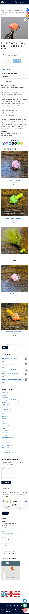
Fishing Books (5, 404)
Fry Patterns (5, 430)
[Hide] (28, 18)
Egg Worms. (5, 423)
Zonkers (4, 440)
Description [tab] (6, 69)
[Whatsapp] (18, 143)
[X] (15, 143)
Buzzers (4, 395)
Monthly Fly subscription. (8, 443)
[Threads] (13, 143)
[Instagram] (6, 143)
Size (3, 54)
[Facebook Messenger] (10, 143)
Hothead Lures (5, 433)
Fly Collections (5, 407)
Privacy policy (11, 609)
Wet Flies (4, 450)
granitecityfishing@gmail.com (9, 533)
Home (2, 10)
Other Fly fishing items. (8, 445)
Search (4, 347)
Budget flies (5, 392)
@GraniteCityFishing (6, 546)
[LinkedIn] (14, 605)
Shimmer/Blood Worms (8, 437)
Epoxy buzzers (5, 397)
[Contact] (21, 605)
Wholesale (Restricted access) (9, 452)
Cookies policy (18, 609)
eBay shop (24, 494)
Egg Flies (4, 421)
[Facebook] (4, 143)
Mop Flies (4, 435)
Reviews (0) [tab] (6, 76)
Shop (6, 10)
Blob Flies (4, 414)
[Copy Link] (21, 143)
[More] (27, 15)
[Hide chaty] (25, 610)
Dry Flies (4, 402)
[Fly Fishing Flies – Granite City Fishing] (2, 2)
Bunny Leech (5, 416)
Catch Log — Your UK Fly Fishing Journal (12, 400)
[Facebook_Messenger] (25, 601)
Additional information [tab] (9, 73)
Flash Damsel (5, 425)
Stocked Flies (5, 447)
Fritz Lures (4, 428)
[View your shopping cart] (16, 2)
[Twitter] (17, 605)
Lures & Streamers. (14, 10)
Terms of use (4, 609)
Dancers (4, 418)
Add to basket (16, 60)
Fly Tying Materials (6, 409)
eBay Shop (5, 513)
